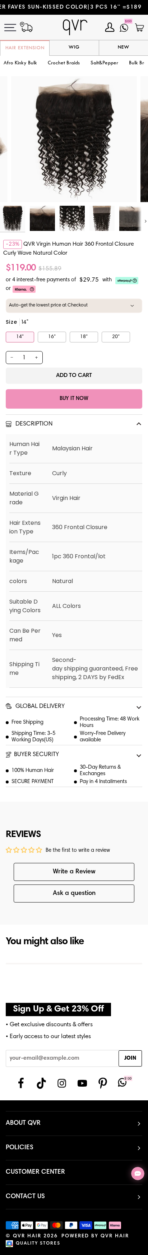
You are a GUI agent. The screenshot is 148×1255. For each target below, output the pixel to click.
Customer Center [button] (35, 1172)
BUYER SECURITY (36, 755)
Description (33, 424)
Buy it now (74, 398)
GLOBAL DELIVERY (39, 707)
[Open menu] (14, 27)
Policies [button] (19, 1148)
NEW (123, 47)
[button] (63, 63)
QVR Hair (27, 1236)
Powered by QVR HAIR (95, 1236)
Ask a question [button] (74, 893)
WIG (74, 47)
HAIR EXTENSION (25, 48)
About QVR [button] (23, 1123)
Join (130, 1058)
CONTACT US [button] (25, 1196)
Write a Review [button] (74, 872)
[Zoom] (24, 188)
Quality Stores (38, 1243)
